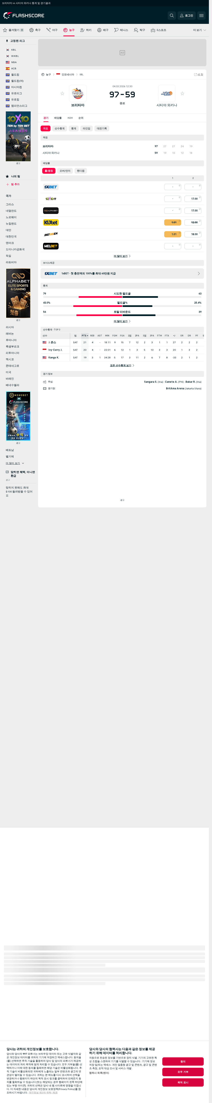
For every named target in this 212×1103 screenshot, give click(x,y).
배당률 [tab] (58, 117)
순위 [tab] (80, 117)
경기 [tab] (45, 117)
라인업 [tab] (86, 128)
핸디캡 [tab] (80, 170)
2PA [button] (137, 335)
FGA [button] (122, 335)
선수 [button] (45, 335)
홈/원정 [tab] (49, 170)
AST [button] (100, 335)
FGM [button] (114, 335)
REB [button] (92, 335)
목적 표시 (183, 1082)
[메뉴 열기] (201, 15)
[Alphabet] (51, 210)
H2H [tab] (70, 117)
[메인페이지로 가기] (31, 15)
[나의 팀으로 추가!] (62, 93)
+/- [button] (174, 335)
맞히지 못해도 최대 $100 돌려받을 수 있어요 (19, 491)
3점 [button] (144, 335)
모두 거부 (183, 1071)
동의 (183, 1061)
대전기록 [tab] (102, 128)
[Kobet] (51, 222)
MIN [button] (107, 335)
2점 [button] (129, 335)
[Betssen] (51, 234)
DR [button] (189, 335)
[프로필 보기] (78, 93)
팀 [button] (75, 335)
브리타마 (77, 105)
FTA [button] (167, 335)
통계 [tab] (73, 128)
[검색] (172, 15)
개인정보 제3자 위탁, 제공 (43, 1092)
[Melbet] (51, 246)
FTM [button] (159, 335)
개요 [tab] (45, 128)
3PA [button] (152, 335)
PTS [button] (84, 335)
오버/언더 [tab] (65, 170)
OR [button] (181, 335)
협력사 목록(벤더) (99, 1072)
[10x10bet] (51, 198)
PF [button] (196, 335)
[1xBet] (51, 187)
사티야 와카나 (167, 105)
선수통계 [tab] (60, 128)
